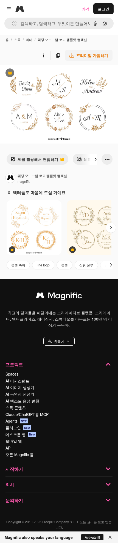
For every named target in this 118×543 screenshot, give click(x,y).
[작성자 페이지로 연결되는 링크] (10, 178)
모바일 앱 (13, 441)
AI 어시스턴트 (17, 381)
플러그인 (17, 427)
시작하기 (14, 469)
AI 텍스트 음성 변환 (22, 401)
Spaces (11, 374)
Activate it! (92, 537)
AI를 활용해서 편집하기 (34, 160)
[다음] (95, 159)
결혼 (64, 265)
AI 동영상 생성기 (19, 394)
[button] (59, 341)
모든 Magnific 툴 (19, 454)
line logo (43, 265)
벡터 (29, 39)
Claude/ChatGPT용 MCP (27, 414)
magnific (24, 181)
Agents (16, 421)
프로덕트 (14, 364)
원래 (31, 73)
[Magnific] (59, 297)
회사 (9, 484)
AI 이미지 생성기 (19, 387)
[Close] (110, 537)
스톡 (17, 39)
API (8, 448)
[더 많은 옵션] (43, 55)
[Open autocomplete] (12, 23)
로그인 (103, 9)
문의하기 (14, 500)
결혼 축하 (18, 265)
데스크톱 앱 (20, 434)
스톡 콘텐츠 (15, 407)
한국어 (59, 341)
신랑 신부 (86, 265)
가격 (85, 9)
